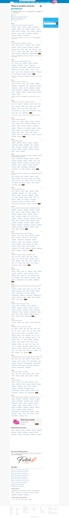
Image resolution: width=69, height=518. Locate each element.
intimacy (19, 164)
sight (27, 85)
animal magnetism (17, 74)
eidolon (38, 106)
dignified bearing (25, 53)
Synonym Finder (19, 486)
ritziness (33, 348)
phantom (23, 106)
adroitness (14, 132)
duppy (30, 108)
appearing (24, 237)
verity (26, 279)
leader (26, 178)
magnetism (25, 63)
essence (36, 273)
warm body (14, 322)
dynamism (39, 348)
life (26, 271)
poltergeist (14, 108)
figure (37, 49)
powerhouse (38, 297)
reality (31, 144)
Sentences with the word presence (20, 471)
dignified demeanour (33, 53)
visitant (34, 108)
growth (28, 246)
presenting (31, 432)
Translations (33, 2)
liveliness (19, 344)
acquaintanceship (26, 224)
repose (18, 134)
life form (20, 265)
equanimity (32, 191)
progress (28, 384)
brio (31, 330)
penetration (28, 128)
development (14, 242)
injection (13, 316)
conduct (35, 51)
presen (26, 499)
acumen (22, 123)
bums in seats (37, 322)
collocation (39, 92)
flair (12, 328)
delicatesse (33, 130)
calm (38, 197)
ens (39, 260)
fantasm (39, 110)
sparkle (34, 330)
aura (12, 63)
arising (24, 244)
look (16, 51)
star (35, 180)
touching (34, 92)
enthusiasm (20, 226)
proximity (13, 83)
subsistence (23, 31)
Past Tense (17, 513)
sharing (13, 229)
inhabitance (33, 29)
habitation (27, 29)
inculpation (25, 216)
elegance (26, 197)
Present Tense (17, 514)
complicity (22, 212)
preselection (20, 494)
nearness (23, 83)
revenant (18, 108)
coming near (14, 388)
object (28, 256)
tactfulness (14, 121)
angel (13, 358)
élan (32, 335)
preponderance (30, 409)
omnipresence (38, 31)
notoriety (23, 182)
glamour (27, 69)
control (26, 132)
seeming (13, 53)
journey (22, 277)
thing (19, 256)
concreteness (36, 144)
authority (30, 63)
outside (23, 51)
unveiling (23, 248)
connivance (35, 214)
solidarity (38, 162)
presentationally (26, 434)
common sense (27, 134)
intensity (20, 350)
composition (36, 307)
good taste (20, 136)
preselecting (26, 494)
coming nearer (20, 388)
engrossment (20, 222)
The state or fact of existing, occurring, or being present (20, 16)
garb (40, 49)
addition (17, 305)
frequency (36, 403)
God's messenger (21, 365)
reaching (13, 384)
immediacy (39, 85)
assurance (35, 193)
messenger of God (36, 363)
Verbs (11, 514)
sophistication (28, 337)
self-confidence (20, 65)
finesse (35, 328)
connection (28, 212)
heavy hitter (27, 293)
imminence (24, 92)
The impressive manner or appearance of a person (19, 17)
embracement (25, 309)
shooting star (19, 297)
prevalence (38, 398)
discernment (37, 121)
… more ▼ (15, 21)
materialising (28, 242)
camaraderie (25, 158)
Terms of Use (42, 511)
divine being (14, 363)
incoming (35, 237)
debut (32, 244)
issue (24, 242)
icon (20, 180)
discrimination (27, 123)
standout (31, 180)
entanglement (26, 222)
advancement (18, 384)
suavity (18, 132)
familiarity (32, 413)
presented (19, 432)
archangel (33, 358)
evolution (19, 242)
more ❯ (39, 53)
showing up (14, 33)
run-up (37, 390)
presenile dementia (36, 490)
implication (39, 218)
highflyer (24, 297)
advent (22, 235)
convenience (18, 92)
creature (36, 258)
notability (38, 178)
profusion (13, 409)
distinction (14, 149)
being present (35, 33)
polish (35, 197)
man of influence (29, 295)
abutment (18, 94)
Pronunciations (47, 2)
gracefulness (31, 333)
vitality (27, 341)
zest (39, 337)
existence (24, 27)
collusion (17, 212)
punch (13, 346)
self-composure (22, 203)
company (32, 83)
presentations (14, 434)
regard (31, 51)
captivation (33, 71)
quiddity (38, 277)
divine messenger (33, 361)
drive (30, 344)
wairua (24, 110)
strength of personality (32, 67)
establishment (27, 316)
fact (25, 275)
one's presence (26, 35)
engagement (33, 212)
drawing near (26, 388)
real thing (25, 265)
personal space (14, 87)
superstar (39, 180)
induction (18, 316)
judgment (13, 125)
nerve (13, 197)
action (32, 216)
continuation (20, 273)
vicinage (13, 90)
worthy (33, 182)
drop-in (33, 373)
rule (33, 405)
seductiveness (27, 71)
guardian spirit (20, 363)
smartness (23, 341)
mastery (24, 413)
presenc (30, 499)
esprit (13, 352)
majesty (36, 333)
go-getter (13, 293)
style (12, 330)
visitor (20, 373)
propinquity (37, 83)
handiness (38, 90)
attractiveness (14, 69)
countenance (24, 195)
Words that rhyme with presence (19, 473)
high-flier (13, 299)
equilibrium (14, 195)
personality (14, 49)
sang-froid (33, 201)
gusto (24, 350)
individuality (35, 63)
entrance (18, 246)
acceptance (21, 415)
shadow (30, 106)
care (24, 128)
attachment (30, 214)
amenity (35, 132)
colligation (13, 94)
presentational (25, 432)
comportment (37, 45)
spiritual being (27, 367)
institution (26, 314)
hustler (33, 297)
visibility (13, 147)
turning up (19, 33)
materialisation (25, 112)
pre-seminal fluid (25, 492)
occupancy (29, 27)
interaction (14, 224)
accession (29, 386)
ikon (23, 180)
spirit (16, 103)
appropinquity (25, 90)
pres (19, 499)
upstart (28, 288)
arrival (18, 235)
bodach (26, 108)
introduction (14, 239)
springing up (39, 248)
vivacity (18, 339)
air (23, 45)
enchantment (38, 71)
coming (26, 235)
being (23, 29)
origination (34, 239)
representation (14, 248)
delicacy (13, 123)
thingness (13, 279)
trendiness (14, 341)
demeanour (30, 47)
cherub (19, 358)
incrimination (18, 216)
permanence (27, 277)
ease (33, 49)
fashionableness (15, 337)
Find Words (37, 2)
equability (18, 199)
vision (35, 106)
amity (39, 160)
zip (26, 333)
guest (23, 322)
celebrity (13, 178)
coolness (37, 191)
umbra (39, 361)
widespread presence (16, 411)
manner (19, 51)
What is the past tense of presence (20, 475)
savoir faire (39, 134)
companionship (35, 27)
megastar (27, 180)
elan (15, 330)
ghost (13, 103)
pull (12, 74)
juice (31, 350)
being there (14, 35)
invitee (13, 375)
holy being (14, 367)
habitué (26, 375)
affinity (23, 169)
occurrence (38, 29)
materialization (33, 110)
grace (25, 328)
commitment (14, 222)
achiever (20, 288)
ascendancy (19, 409)
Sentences (28, 2)
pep (23, 344)
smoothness (27, 130)
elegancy (18, 335)
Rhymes (24, 2)
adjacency (21, 87)
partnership (14, 214)
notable (13, 180)
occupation (33, 31)
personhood (33, 275)
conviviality (30, 164)
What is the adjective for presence (20, 480)
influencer (28, 182)
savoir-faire (33, 134)
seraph (23, 358)
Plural (16, 511)
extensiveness (14, 403)
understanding (35, 125)
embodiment (19, 149)
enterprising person (15, 295)
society (35, 160)
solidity (30, 147)
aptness (30, 132)
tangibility (13, 142)
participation (19, 35)
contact (13, 92)
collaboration (26, 209)
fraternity (33, 169)
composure (17, 191)
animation (39, 271)
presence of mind (15, 203)
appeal (23, 69)
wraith (36, 103)
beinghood (14, 275)
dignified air (18, 53)
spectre (31, 103)
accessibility (37, 87)
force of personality (22, 67)
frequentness (25, 407)
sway (28, 413)
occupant (32, 322)
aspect (33, 45)
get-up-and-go (25, 346)
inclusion (13, 216)
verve (28, 330)
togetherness (32, 90)
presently (23, 430)
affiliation (24, 214)
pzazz (17, 71)
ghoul (27, 106)
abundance (32, 407)
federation (32, 226)
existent (13, 260)
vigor (26, 344)
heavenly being (36, 365)
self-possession (15, 67)
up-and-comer (14, 288)
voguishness (35, 339)
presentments (33, 434)
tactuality (17, 151)
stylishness (23, 333)
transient (31, 375)
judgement (14, 128)
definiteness (36, 147)
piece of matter (14, 265)
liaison (17, 220)
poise (21, 63)
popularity (25, 405)
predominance (19, 407)
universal (13, 401)
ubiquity (23, 33)
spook (23, 108)
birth (28, 237)
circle (20, 169)
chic (35, 335)
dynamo (24, 288)
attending (19, 29)
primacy (37, 413)
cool (26, 193)
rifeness (25, 403)
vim (21, 339)
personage (17, 176)
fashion (29, 348)
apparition (20, 103)
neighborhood (14, 85)
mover (35, 288)
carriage (17, 45)
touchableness (19, 147)
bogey (13, 112)
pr (13, 499)
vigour (36, 341)
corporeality (19, 142)
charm (38, 67)
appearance (14, 29)
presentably (39, 430)
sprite (28, 110)
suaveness (21, 197)
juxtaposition (31, 87)
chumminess (32, 162)
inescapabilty (14, 405)
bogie (16, 112)
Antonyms (16, 2)
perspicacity (29, 125)
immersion (37, 222)
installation (31, 314)
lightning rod (22, 295)
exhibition (23, 246)
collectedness (21, 193)
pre (16, 499)
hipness (35, 346)
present (12, 430)
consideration (34, 123)
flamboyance (14, 344)
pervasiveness (18, 398)
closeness (18, 83)
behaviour (24, 47)
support (17, 229)
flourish (34, 344)
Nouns (11, 513)
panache (20, 328)
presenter (34, 430)
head (22, 134)
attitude (22, 49)
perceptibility (26, 144)
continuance (14, 273)
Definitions (20, 2)
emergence (38, 235)
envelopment (26, 226)
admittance (20, 307)
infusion (22, 316)
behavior (19, 47)
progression (33, 384)
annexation (25, 307)
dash (28, 328)
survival (22, 271)
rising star (13, 297)
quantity (26, 258)
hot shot (21, 299)
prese (22, 499)
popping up (34, 248)
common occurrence (25, 411)
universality (32, 398)
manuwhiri (17, 375)
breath (18, 275)
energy (18, 341)
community (37, 158)
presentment (13, 432)
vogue (26, 415)
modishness (30, 339)
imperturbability (14, 193)
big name (37, 182)
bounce (13, 350)
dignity (26, 49)
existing (22, 275)
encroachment (20, 386)
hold (36, 405)
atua (21, 110)
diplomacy (27, 121)
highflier (29, 297)
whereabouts (29, 33)
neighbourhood (21, 85)
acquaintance (35, 164)
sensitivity (34, 128)
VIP (12, 182)
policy (37, 130)
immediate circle (32, 85)
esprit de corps (26, 162)
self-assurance (32, 65)
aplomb (27, 191)
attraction (26, 65)
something (35, 260)
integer (23, 260)
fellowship (31, 158)
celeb (17, 180)
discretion (22, 121)
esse (12, 277)
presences (39, 434)
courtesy (13, 130)
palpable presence (37, 295)
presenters (20, 434)
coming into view (25, 250)
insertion (28, 305)
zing (38, 335)
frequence (13, 407)
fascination (25, 74)
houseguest (36, 375)
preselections (14, 494)
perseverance (33, 277)
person (21, 176)
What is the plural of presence (19, 477)
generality (20, 403)
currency (19, 413)
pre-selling (31, 492)
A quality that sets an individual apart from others (19, 18)
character (36, 176)
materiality (24, 142)
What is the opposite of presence (19, 469)
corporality (25, 273)
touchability (23, 151)
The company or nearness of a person (17, 19)
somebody (18, 178)
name (34, 178)
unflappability (30, 195)
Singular (17, 512)
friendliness (28, 169)
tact (18, 121)
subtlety (17, 123)
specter (13, 106)
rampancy (30, 405)
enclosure (31, 309)
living (29, 275)
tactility (13, 151)
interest (13, 220)
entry (26, 392)
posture (27, 51)
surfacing (13, 244)
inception (13, 237)
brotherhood (14, 162)
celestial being (14, 365)
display (36, 244)
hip (38, 346)
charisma (16, 63)
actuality (18, 271)
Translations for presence (17, 484)
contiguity (26, 87)
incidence (18, 31)
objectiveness (25, 147)
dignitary (16, 182)
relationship (19, 214)
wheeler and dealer (20, 293)
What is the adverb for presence (19, 478)
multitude (37, 411)
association (20, 162)
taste (23, 337)
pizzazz (32, 69)
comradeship (19, 160)
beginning (28, 244)
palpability (21, 144)
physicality (30, 142)
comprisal (13, 309)
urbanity (18, 125)
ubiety (28, 31)
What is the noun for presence (19, 482)
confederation (14, 226)
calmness (22, 191)
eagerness (26, 352)
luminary (30, 178)
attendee (18, 322)
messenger (14, 361)
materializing (35, 242)
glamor (13, 71)
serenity (29, 193)
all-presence (36, 401)
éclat (21, 352)
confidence (36, 195)
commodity (32, 258)
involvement (14, 209)
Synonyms (11, 2)
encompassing (37, 309)
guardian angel (29, 365)
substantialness (15, 144)
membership (22, 220)
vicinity (28, 83)
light (20, 182)
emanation (14, 246)
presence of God (15, 490)
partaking (27, 220)
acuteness (39, 128)
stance (18, 49)
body (31, 256)
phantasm (18, 106)
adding (13, 314)
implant (17, 314)
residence (19, 27)
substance (35, 256)
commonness (30, 403)
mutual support (14, 169)
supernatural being (15, 110)
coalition (37, 220)
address (40, 51)
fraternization (32, 218)
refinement (18, 130)
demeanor (13, 47)
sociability (24, 164)
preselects (36, 492)
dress (30, 49)
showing (13, 31)
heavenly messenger (28, 363)
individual (31, 176)
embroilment (19, 218)
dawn (31, 237)
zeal (16, 350)
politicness (14, 134)
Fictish (31, 453)
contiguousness (19, 90)
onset (25, 386)
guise (13, 51)
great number (14, 413)
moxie (28, 350)
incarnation (25, 149)
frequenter (28, 373)
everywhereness (19, 401)
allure (19, 69)
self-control (21, 201)
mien (21, 45)
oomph (37, 69)
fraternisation (25, 218)
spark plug (33, 293)
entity (13, 256)
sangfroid (19, 195)
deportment (36, 47)
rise (19, 248)
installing (21, 314)
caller (24, 373)
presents (36, 432)
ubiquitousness (25, 398)
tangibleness (35, 142)
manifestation (25, 103)
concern (36, 216)
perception (23, 125)
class (39, 328)
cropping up (28, 248)
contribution (14, 218)
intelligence (20, 128)
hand (38, 212)
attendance (14, 27)
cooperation (37, 209)
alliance (13, 212)
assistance (33, 220)
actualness (37, 149)
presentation (32, 246)
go (15, 346)
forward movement (15, 390)
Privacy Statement (42, 512)
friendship (25, 160)
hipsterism (14, 348)
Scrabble (24, 511)
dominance (32, 411)
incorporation (23, 305)
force (22, 178)
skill (22, 130)
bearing (13, 45)
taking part (22, 229)
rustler (17, 299)
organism (13, 258)
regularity (20, 405)
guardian (38, 358)
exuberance (35, 350)
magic (21, 71)
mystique (29, 74)
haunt (20, 112)
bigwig (19, 184)
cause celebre (14, 184)
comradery (14, 160)
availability (29, 92)
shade (39, 103)
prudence (32, 121)
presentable (28, 430)
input (29, 216)
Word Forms (42, 2)
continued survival (20, 279)
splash (18, 333)
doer (32, 288)
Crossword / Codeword (26, 512)
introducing (37, 314)
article (18, 258)
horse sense (14, 136)
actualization (19, 244)
